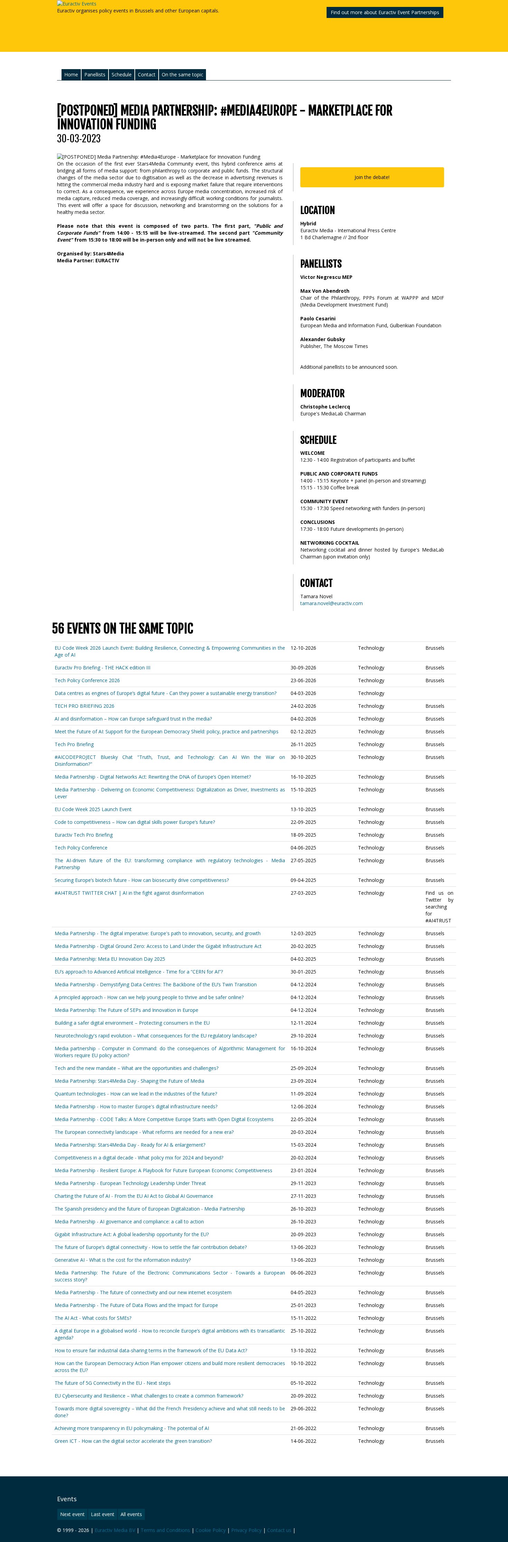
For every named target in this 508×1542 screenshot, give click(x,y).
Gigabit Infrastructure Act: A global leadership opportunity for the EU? (132, 1234)
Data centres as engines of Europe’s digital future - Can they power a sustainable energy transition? (165, 693)
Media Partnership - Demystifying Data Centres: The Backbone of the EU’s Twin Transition (156, 984)
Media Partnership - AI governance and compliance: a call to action (129, 1221)
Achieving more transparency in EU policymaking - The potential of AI (132, 1428)
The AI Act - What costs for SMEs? (93, 1318)
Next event (72, 1514)
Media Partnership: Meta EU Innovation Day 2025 (110, 959)
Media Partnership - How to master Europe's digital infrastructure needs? (136, 1106)
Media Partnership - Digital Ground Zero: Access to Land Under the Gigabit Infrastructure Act (158, 946)
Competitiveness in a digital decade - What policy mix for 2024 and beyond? (139, 1157)
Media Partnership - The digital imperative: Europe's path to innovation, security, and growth (158, 933)
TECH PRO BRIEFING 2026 (84, 706)
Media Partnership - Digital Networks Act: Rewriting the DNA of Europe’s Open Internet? (153, 776)
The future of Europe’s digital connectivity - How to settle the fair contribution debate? (151, 1247)
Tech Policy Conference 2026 (87, 680)
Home (71, 74)
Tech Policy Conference (81, 847)
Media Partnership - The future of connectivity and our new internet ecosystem (143, 1292)
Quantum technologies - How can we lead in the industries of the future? (136, 1093)
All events (131, 1514)
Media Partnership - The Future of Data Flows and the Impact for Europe (136, 1305)
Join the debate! (372, 177)
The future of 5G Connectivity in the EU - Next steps (113, 1383)
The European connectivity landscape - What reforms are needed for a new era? (144, 1132)
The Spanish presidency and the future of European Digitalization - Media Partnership (150, 1208)
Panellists (94, 74)
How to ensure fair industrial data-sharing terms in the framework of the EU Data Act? (151, 1350)
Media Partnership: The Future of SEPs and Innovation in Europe (126, 1010)
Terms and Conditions (165, 1530)
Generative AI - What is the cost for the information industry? (123, 1260)
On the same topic (182, 74)
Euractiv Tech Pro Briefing (84, 834)
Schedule (122, 74)
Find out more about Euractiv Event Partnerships (385, 12)
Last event (102, 1514)
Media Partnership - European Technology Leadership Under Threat (130, 1183)
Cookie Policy (211, 1530)
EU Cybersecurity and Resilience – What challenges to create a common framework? (149, 1395)
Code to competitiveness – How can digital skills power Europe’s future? (135, 822)
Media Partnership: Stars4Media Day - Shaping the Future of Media (129, 1081)
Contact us (279, 1530)
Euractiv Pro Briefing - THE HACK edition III (102, 667)
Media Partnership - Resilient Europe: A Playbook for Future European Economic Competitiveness (163, 1170)
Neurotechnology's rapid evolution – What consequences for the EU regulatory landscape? (156, 1035)
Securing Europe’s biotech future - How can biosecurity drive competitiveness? (142, 880)
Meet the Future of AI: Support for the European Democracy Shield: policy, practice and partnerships (167, 731)
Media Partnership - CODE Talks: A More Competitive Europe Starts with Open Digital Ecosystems (164, 1119)
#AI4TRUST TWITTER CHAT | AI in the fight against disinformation (129, 893)
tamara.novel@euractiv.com (331, 603)
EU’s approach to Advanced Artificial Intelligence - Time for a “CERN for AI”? (139, 971)
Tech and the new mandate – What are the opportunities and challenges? (136, 1068)
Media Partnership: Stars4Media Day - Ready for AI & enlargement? (130, 1144)
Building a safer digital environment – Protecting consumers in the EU (132, 1022)
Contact (147, 74)
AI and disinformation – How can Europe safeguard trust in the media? (133, 718)
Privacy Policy (246, 1530)
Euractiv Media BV (115, 1530)
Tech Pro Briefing (74, 744)
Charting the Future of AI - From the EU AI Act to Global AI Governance (134, 1196)
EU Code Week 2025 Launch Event (93, 809)
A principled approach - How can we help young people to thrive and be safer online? (149, 997)
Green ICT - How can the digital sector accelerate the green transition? (133, 1441)
